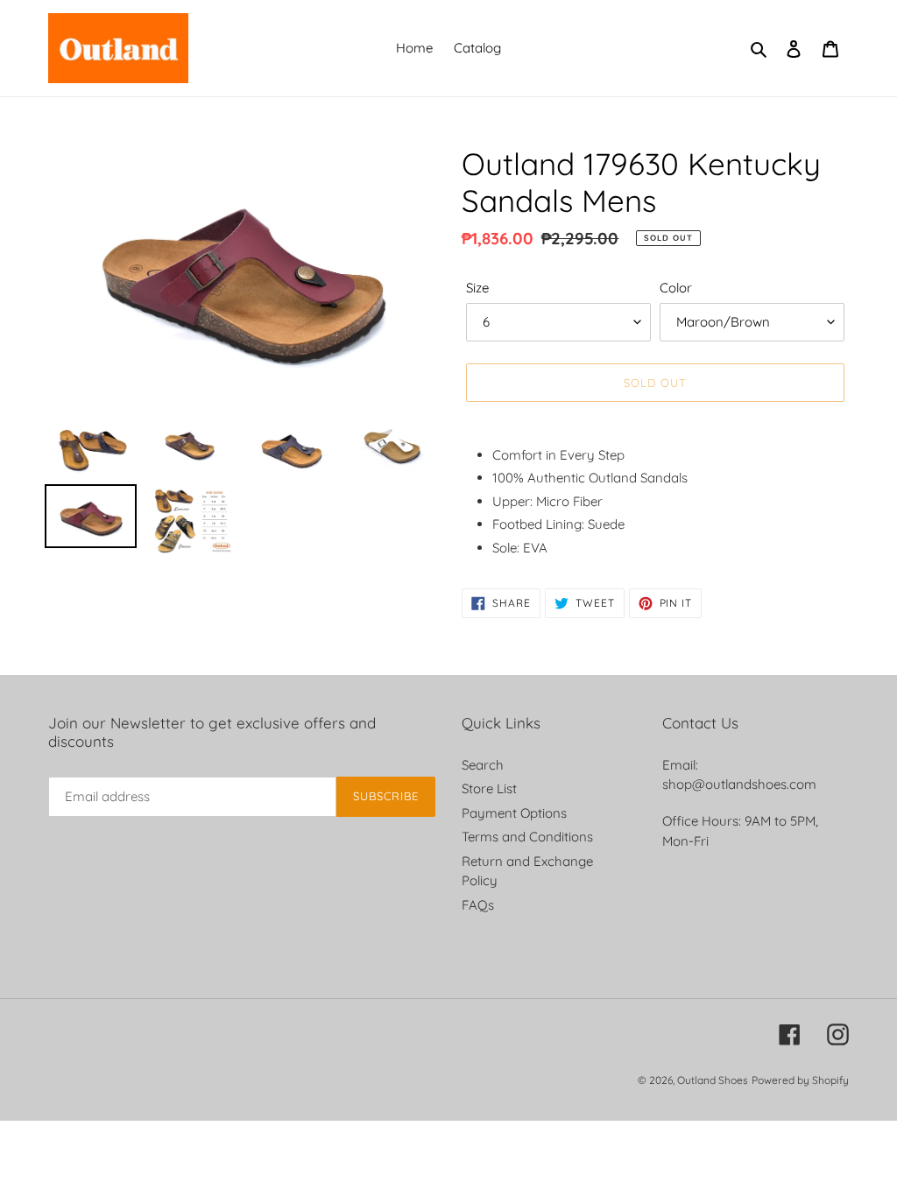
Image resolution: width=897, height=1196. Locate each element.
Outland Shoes (712, 1080)
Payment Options (514, 813)
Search (483, 764)
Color (676, 287)
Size (477, 287)
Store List (489, 788)
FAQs (478, 905)
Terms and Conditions (527, 836)
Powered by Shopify (800, 1080)
